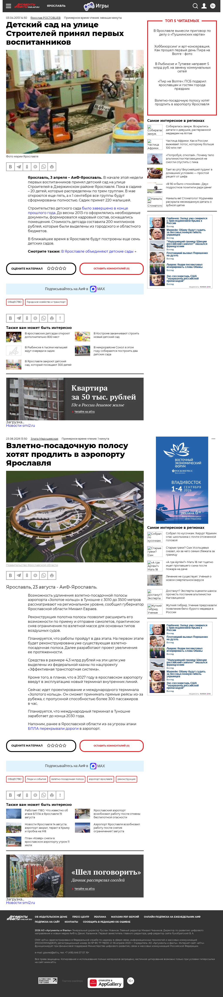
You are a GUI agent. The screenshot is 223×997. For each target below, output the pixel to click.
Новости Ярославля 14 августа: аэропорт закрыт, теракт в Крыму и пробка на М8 (47, 828)
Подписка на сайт (47, 921)
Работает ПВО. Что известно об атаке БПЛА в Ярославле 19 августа (46, 814)
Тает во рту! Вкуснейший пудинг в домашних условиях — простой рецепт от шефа (189, 173)
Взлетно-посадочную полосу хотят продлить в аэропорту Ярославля (182, 102)
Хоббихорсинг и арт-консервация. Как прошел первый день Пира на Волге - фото (182, 50)
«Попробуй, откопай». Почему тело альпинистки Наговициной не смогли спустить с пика (190, 158)
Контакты (71, 921)
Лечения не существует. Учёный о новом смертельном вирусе (188, 578)
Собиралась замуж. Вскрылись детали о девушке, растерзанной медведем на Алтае (188, 130)
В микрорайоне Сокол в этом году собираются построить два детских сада (116, 351)
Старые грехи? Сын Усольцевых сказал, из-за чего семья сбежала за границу (190, 551)
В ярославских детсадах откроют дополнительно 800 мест (47, 335)
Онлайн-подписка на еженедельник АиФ (172, 916)
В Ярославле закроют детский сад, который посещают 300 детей (48, 363)
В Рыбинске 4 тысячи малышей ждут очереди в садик (46, 349)
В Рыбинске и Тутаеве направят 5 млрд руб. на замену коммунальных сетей (182, 67)
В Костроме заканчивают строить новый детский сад (116, 335)
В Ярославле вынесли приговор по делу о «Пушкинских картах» (182, 32)
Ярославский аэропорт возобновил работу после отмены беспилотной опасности (117, 814)
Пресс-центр (80, 916)
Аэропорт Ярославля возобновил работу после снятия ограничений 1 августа (117, 828)
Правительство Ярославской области (32, 565)
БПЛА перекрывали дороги (53, 728)
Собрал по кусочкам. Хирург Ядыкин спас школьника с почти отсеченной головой (191, 537)
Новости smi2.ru (20, 426)
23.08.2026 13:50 (16, 438)
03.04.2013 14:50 (16, 17)
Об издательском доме (51, 916)
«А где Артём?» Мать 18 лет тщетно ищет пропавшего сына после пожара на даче (189, 565)
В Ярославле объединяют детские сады (97, 251)
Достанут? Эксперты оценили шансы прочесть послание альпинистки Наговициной (191, 594)
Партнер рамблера (72, 981)
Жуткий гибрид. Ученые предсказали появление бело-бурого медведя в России (191, 609)
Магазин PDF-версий (125, 916)
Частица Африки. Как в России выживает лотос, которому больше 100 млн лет (190, 144)
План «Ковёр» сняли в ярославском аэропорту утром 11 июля (47, 842)
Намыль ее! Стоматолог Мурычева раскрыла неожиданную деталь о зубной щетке (189, 202)
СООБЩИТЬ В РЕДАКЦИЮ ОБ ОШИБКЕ (106, 921)
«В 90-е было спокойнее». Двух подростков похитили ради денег (189, 185)
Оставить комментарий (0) (112, 268)
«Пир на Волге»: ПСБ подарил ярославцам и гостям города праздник (182, 85)
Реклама (100, 916)
